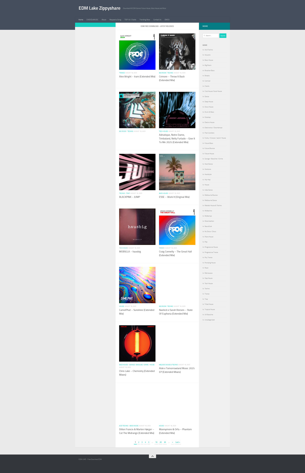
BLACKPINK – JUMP (129, 197)
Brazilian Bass (210, 71)
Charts (207, 86)
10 (156, 442)
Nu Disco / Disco (210, 231)
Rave (206, 268)
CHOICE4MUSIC (92, 20)
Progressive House (211, 247)
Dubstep (208, 117)
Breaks (207, 76)
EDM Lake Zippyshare (99, 8)
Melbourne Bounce (211, 195)
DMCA (167, 20)
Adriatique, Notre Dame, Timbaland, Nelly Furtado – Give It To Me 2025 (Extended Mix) (177, 138)
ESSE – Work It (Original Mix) (174, 197)
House (121, 306)
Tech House (163, 131)
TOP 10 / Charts (130, 20)
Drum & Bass (209, 112)
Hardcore (208, 169)
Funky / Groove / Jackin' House (215, 138)
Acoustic (208, 55)
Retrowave (208, 273)
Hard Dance (209, 164)
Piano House (209, 237)
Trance (122, 73)
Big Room (162, 73)
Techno (170, 73)
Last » (177, 442)
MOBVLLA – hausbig (130, 251)
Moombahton (209, 221)
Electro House (209, 122)
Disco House (209, 107)
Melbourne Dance (211, 200)
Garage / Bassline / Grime (138, 365)
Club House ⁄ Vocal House (213, 91)
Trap (128, 193)
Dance (207, 97)
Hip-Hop (207, 180)
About (104, 20)
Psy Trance (208, 257)
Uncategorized (210, 320)
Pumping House (210, 263)
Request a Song (115, 20)
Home (81, 20)
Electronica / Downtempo (213, 128)
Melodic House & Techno (168, 365)
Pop (206, 242)
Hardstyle (208, 174)
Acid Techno (123, 426)
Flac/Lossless (209, 133)
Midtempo (208, 216)
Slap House (208, 278)
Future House (209, 154)
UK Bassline (209, 315)
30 (165, 442)
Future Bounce (210, 148)
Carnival (207, 81)
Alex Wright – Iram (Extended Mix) (137, 76)
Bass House (163, 193)
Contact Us (157, 20)
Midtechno (208, 211)
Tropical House (210, 309)
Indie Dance (209, 190)
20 (161, 442)
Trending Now (145, 20)
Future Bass (209, 143)
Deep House (209, 102)
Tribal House (209, 304)
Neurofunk (208, 226)
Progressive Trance (211, 252)
